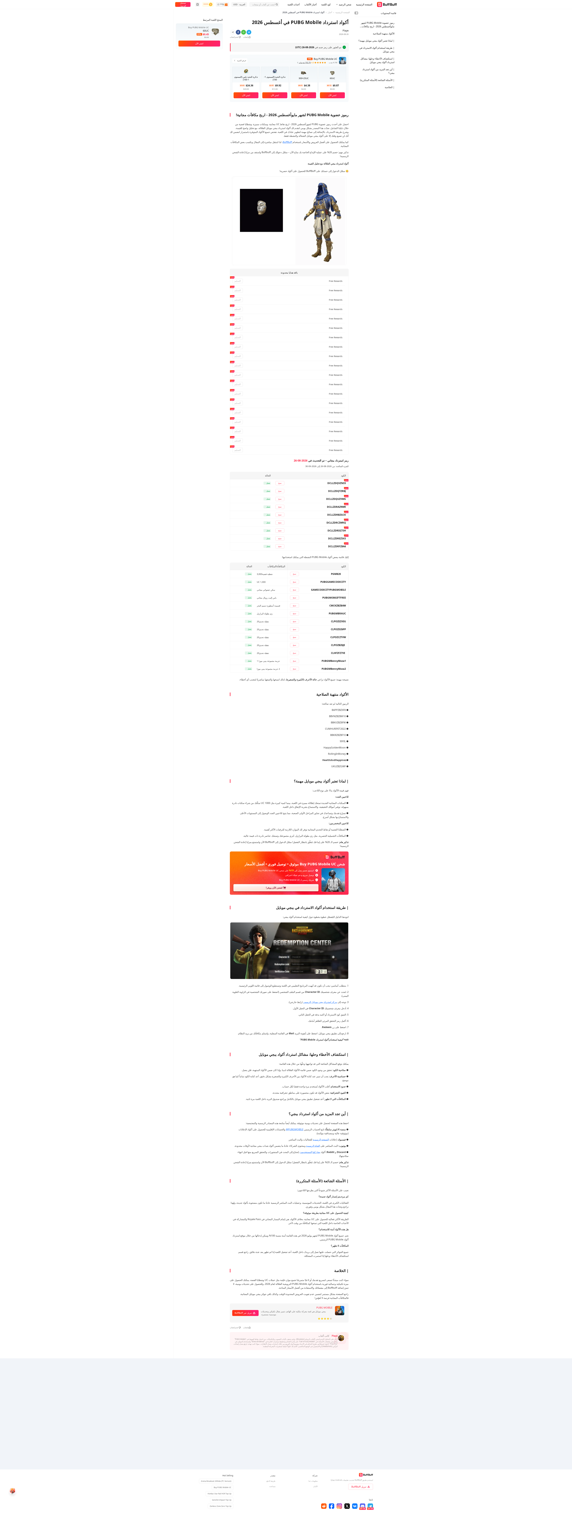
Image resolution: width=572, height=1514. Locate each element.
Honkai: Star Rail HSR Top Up (219, 1493)
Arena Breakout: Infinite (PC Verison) (216, 1481)
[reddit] (324, 1506)
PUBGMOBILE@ (294, 1129)
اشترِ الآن (332, 95)
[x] (347, 1506)
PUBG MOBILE (324, 1307)
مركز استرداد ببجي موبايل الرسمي (320, 1002)
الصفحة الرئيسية (364, 4)
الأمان (315, 1486)
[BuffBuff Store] (387, 4)
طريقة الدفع (270, 1481)
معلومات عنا (313, 1481)
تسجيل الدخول (183, 4)
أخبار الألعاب (310, 4)
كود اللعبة (326, 4)
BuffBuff (287, 142)
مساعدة (272, 1486)
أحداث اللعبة (293, 4)
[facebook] (331, 1506)
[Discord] (362, 1506)
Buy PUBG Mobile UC (222, 1487)
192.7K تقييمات (305, 62)
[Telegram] (370, 1506)
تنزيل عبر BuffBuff (243, 1312)
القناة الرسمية (313, 1145)
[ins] (339, 1506)
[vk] (355, 1506)
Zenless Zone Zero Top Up (220, 1506)
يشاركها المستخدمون (310, 1152)
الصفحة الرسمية (321, 1139)
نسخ (280, 483)
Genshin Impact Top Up (221, 1500)
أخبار (330, 12)
